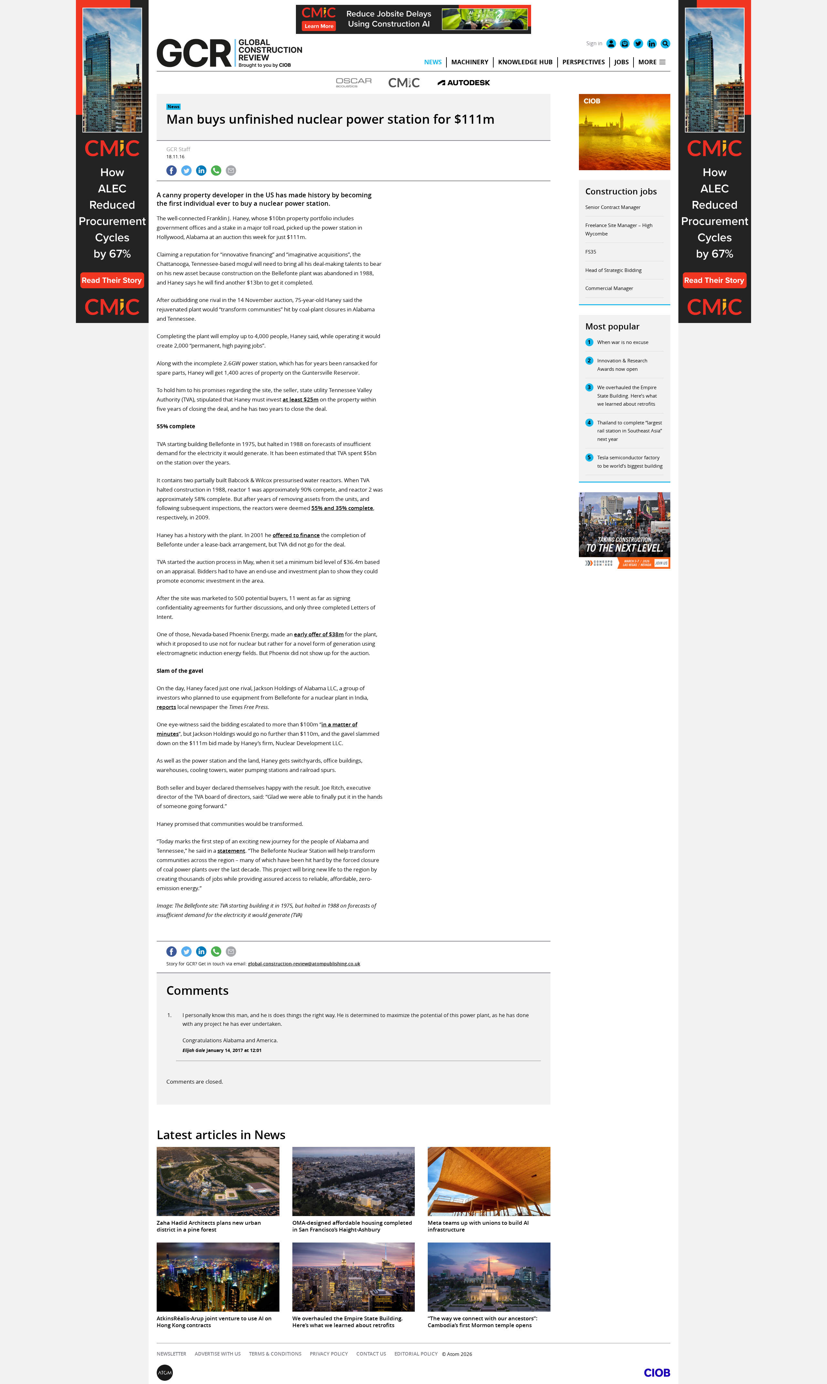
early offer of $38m (319, 634)
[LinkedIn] (652, 43)
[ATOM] (285, 1373)
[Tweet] (186, 170)
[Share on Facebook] (171, 170)
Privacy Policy (329, 1353)
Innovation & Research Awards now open (622, 364)
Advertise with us (218, 1353)
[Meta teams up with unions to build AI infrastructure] (489, 1181)
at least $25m (301, 399)
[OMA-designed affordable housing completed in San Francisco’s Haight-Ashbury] (353, 1181)
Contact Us (371, 1353)
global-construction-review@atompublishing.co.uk (304, 964)
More (647, 62)
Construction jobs (621, 191)
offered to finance (296, 535)
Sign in (594, 43)
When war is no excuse (622, 342)
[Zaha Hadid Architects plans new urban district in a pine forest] (218, 1181)
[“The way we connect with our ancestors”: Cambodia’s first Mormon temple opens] (489, 1277)
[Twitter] (638, 43)
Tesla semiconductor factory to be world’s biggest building (630, 461)
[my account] (611, 43)
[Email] (625, 43)
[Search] (665, 43)
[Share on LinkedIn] (201, 170)
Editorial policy (416, 1353)
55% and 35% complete (342, 508)
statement (231, 850)
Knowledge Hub (525, 62)
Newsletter (171, 1353)
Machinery (469, 62)
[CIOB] (542, 1372)
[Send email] (231, 170)
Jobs (621, 62)
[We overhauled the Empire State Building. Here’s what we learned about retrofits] (353, 1277)
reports (166, 707)
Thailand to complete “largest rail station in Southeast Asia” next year (629, 430)
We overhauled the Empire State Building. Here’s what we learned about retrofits (627, 395)
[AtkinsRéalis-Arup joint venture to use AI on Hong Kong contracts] (218, 1277)
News (433, 62)
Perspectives (583, 62)
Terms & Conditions (275, 1353)
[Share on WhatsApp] (216, 170)
